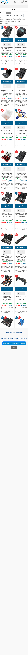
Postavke (14, 347)
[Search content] (15, 2)
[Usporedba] (5, 45)
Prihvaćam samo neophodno (18, 343)
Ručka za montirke (21, 296)
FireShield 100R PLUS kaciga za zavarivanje (21, 48)
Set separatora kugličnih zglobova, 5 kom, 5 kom (7, 256)
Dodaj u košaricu (7, 40)
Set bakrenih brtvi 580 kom (7, 131)
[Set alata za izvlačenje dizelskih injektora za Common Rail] (21, 198)
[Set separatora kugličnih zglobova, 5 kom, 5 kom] (7, 239)
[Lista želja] (9, 45)
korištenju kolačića (22, 340)
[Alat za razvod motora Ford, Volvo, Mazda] (7, 32)
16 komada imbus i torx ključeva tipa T (7, 297)
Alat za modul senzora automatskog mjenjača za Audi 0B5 (7, 90)
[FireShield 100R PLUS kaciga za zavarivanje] (21, 32)
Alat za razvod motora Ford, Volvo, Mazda (7, 48)
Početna (5, 6)
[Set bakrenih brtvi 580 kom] (7, 115)
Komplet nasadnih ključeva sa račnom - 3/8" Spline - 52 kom (6, 215)
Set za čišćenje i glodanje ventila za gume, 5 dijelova (21, 256)
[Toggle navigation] (26, 2)
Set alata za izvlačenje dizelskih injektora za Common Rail (21, 215)
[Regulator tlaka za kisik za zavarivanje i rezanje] (21, 115)
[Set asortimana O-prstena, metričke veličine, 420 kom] (7, 156)
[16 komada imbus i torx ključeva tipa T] (7, 281)
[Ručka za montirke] (21, 281)
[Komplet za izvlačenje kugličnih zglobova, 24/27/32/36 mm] (21, 156)
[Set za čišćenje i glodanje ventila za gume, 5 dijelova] (21, 239)
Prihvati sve (6, 343)
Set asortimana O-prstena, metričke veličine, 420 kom (7, 173)
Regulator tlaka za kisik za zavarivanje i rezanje (21, 131)
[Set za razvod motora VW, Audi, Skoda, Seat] (7, 322)
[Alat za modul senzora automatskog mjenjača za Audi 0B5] (7, 73)
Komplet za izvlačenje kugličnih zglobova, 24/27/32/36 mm (21, 173)
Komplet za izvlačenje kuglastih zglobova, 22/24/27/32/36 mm (21, 90)
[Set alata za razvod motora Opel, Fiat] (21, 322)
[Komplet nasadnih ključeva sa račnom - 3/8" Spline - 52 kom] (7, 198)
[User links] (18, 2)
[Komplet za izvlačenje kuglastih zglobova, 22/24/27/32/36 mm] (21, 73)
